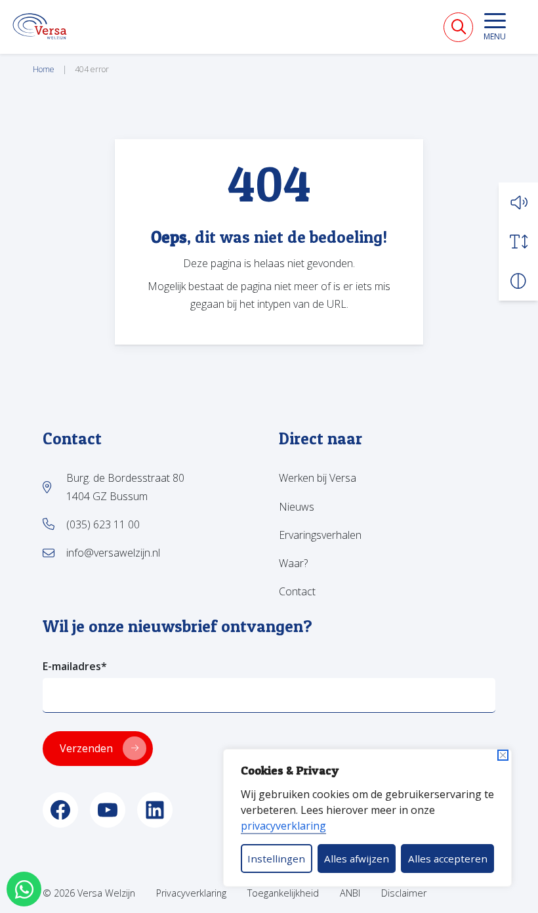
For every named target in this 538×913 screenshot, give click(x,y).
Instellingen (276, 858)
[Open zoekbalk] (458, 27)
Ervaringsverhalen (320, 535)
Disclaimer (403, 893)
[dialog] (367, 818)
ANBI (350, 893)
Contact (297, 591)
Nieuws (296, 506)
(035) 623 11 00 (103, 524)
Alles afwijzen (356, 858)
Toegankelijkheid (283, 893)
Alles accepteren (447, 858)
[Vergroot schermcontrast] (518, 281)
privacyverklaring (283, 825)
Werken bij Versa (317, 478)
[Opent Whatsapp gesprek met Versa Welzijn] (24, 889)
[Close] (503, 755)
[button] (518, 202)
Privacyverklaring (191, 893)
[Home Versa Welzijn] (39, 26)
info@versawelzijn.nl (113, 552)
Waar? (293, 563)
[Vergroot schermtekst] (518, 241)
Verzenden (86, 748)
